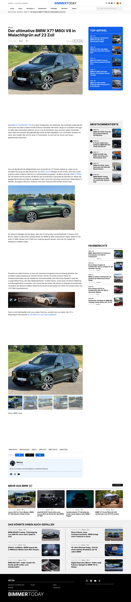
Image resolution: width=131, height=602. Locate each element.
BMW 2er (96, 174)
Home (12, 8)
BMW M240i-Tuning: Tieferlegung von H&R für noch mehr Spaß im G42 (101, 179)
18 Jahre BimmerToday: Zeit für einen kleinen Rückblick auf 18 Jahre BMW (84, 549)
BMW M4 (91, 263)
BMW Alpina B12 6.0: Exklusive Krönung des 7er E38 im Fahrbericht (99, 255)
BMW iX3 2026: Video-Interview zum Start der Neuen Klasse (101, 167)
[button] (80, 370)
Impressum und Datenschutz (16, 585)
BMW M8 (95, 141)
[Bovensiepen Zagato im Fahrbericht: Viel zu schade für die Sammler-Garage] (118, 266)
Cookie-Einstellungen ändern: (15, 590)
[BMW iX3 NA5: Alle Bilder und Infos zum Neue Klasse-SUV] (116, 50)
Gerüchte (64, 8)
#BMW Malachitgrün (24, 449)
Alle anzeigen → (117, 485)
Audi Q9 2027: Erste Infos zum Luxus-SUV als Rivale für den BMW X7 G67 (50, 514)
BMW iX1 (92, 69)
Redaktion (99, 258)
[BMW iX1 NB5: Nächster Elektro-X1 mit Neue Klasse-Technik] (116, 72)
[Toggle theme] (119, 3)
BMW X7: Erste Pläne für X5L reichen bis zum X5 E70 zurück (107, 513)
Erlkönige (54, 8)
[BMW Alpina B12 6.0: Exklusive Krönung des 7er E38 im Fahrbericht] (118, 254)
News (20, 8)
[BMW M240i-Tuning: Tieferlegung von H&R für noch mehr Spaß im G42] (116, 177)
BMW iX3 (92, 36)
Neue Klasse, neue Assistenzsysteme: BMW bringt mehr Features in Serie (84, 534)
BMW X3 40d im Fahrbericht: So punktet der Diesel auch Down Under (99, 278)
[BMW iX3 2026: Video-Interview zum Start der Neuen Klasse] (116, 166)
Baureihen (30, 8)
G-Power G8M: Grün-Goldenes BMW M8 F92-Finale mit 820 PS (102, 144)
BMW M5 (91, 286)
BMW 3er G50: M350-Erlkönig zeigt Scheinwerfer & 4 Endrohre (100, 84)
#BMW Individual (13, 449)
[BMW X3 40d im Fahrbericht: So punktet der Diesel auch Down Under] (118, 278)
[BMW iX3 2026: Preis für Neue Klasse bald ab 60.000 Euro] (116, 61)
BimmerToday (12, 12)
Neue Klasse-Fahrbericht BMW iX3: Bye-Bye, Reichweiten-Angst (99, 39)
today (65, 3)
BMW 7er (91, 251)
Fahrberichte (42, 8)
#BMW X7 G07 (42, 449)
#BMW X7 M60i (63, 449)
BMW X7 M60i (75, 174)
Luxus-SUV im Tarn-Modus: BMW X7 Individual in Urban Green (21, 513)
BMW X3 (90, 274)
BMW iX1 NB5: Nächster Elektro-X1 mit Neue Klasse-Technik (100, 73)
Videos (74, 8)
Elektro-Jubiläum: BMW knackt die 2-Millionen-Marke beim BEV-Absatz (23, 548)
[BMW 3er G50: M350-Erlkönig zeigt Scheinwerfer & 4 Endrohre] (116, 84)
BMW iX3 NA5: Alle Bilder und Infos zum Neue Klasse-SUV (100, 51)
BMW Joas (45, 172)
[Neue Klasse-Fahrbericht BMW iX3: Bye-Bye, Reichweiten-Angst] (116, 39)
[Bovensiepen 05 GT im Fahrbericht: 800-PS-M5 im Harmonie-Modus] (118, 290)
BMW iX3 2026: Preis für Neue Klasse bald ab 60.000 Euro (100, 62)
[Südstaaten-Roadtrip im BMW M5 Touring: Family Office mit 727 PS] (118, 301)
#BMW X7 (34, 449)
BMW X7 (26, 12)
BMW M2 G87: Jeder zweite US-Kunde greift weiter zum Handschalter (21, 565)
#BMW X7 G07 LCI (53, 449)
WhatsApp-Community (22, 3)
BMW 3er (93, 80)
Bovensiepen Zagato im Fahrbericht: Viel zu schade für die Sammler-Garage (100, 266)
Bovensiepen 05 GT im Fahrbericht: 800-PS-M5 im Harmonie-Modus (98, 290)
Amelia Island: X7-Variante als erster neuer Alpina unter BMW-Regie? (78, 514)
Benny (21, 41)
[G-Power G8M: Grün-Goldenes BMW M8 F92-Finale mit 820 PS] (116, 144)
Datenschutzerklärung (30, 591)
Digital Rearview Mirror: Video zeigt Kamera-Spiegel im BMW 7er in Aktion (86, 565)
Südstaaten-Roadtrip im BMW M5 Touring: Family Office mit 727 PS (100, 301)
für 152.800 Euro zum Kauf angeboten (41, 315)
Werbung (10, 3)
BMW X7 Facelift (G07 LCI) (21, 125)
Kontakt (33, 585)
